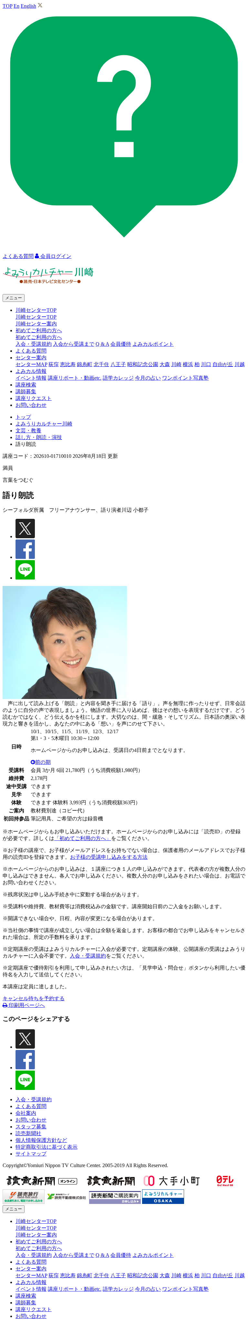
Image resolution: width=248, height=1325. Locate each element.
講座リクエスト (34, 398)
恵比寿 (68, 364)
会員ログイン (55, 256)
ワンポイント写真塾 (185, 378)
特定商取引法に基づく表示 (47, 1147)
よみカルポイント (153, 344)
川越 (239, 364)
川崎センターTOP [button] (36, 310)
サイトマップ (31, 1153)
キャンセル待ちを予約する (34, 998)
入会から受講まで (73, 344)
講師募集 (26, 391)
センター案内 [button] (31, 357)
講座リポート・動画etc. (74, 378)
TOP (7, 6)
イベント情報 (31, 378)
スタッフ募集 (31, 1126)
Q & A (102, 344)
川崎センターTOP (36, 317)
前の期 (43, 762)
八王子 (118, 364)
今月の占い (148, 378)
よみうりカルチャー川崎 (44, 423)
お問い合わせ (31, 405)
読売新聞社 (28, 1133)
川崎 (176, 364)
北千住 (101, 364)
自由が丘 (222, 364)
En (16, 6)
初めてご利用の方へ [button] (39, 330)
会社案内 (26, 1113)
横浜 (188, 364)
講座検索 (26, 384)
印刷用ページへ (26, 1005)
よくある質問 (31, 351)
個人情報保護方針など (41, 1140)
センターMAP (31, 364)
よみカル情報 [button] (31, 371)
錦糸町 (84, 364)
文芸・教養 (28, 430)
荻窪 (53, 364)
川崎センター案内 (36, 323)
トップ (23, 417)
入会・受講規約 (34, 344)
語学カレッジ (118, 378)
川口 (206, 364)
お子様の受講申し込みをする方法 (109, 857)
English (28, 6)
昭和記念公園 (142, 364)
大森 (165, 364)
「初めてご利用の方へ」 (82, 838)
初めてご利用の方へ (39, 337)
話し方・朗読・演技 (39, 437)
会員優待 (120, 344)
